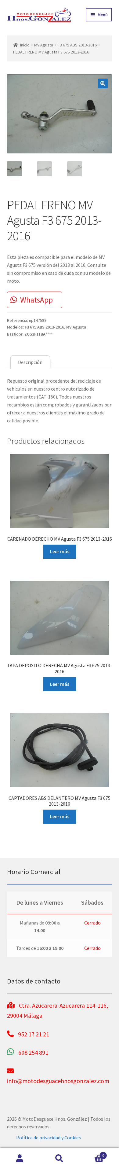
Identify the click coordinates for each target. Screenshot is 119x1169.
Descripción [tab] (30, 362)
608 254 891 (33, 1052)
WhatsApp (36, 300)
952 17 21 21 (33, 1034)
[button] (103, 83)
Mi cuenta (20, 1158)
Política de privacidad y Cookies (48, 1137)
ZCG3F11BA (34, 334)
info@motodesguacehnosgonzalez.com (58, 1081)
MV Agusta (43, 45)
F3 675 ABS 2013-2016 (77, 45)
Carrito (91, 1153)
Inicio (25, 45)
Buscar (59, 1158)
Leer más (59, 551)
